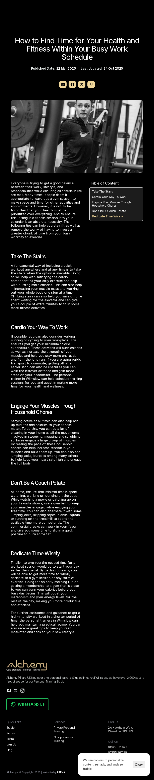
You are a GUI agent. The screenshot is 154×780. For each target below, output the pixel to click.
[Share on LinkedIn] (63, 84)
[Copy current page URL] (91, 84)
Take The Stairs (102, 191)
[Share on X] (81, 84)
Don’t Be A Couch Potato (109, 211)
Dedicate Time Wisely (107, 216)
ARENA (61, 772)
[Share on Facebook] (72, 84)
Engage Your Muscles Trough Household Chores (111, 204)
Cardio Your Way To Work (109, 197)
